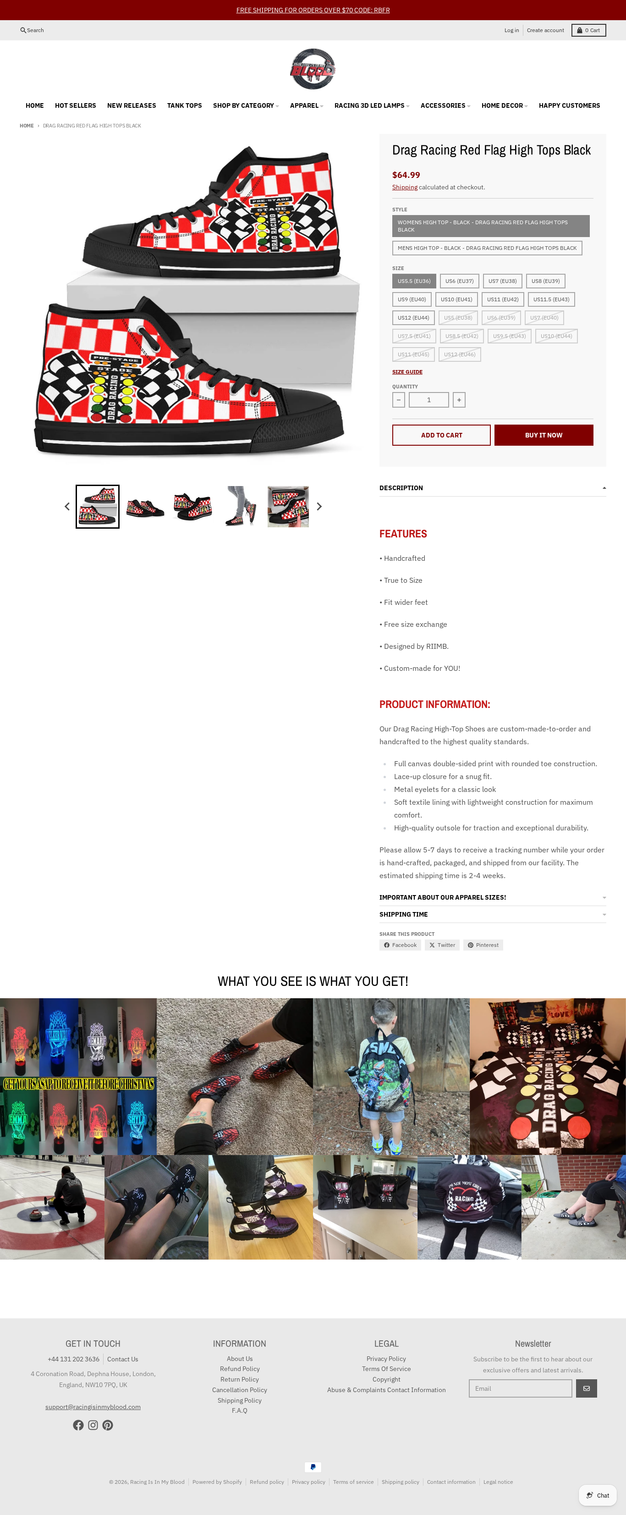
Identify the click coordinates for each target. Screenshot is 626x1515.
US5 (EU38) (458, 317)
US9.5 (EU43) (509, 335)
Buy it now (544, 435)
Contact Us (122, 1359)
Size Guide (407, 371)
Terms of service (353, 1481)
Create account (545, 30)
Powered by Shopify (217, 1481)
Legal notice (498, 1481)
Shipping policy (400, 1481)
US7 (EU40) (544, 317)
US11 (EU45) (413, 354)
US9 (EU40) (412, 299)
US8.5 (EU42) (461, 335)
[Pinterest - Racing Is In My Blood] (107, 1425)
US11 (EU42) (503, 299)
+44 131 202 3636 (73, 1359)
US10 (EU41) (456, 299)
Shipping (404, 187)
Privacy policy (308, 1481)
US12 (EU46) (460, 354)
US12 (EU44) (413, 317)
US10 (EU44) (556, 335)
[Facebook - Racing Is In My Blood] (78, 1425)
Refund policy (267, 1481)
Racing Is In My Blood (157, 1481)
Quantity (405, 386)
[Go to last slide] (67, 507)
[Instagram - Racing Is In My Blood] (93, 1425)
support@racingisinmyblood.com (93, 1407)
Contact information (451, 1481)
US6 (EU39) (501, 317)
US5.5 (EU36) (414, 280)
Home (27, 125)
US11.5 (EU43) (551, 299)
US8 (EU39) (546, 280)
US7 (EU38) (503, 280)
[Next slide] (318, 507)
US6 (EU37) (459, 280)
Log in (512, 30)
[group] (98, 507)
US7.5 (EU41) (414, 335)
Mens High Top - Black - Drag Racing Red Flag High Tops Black (487, 247)
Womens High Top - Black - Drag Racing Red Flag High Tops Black (483, 226)
